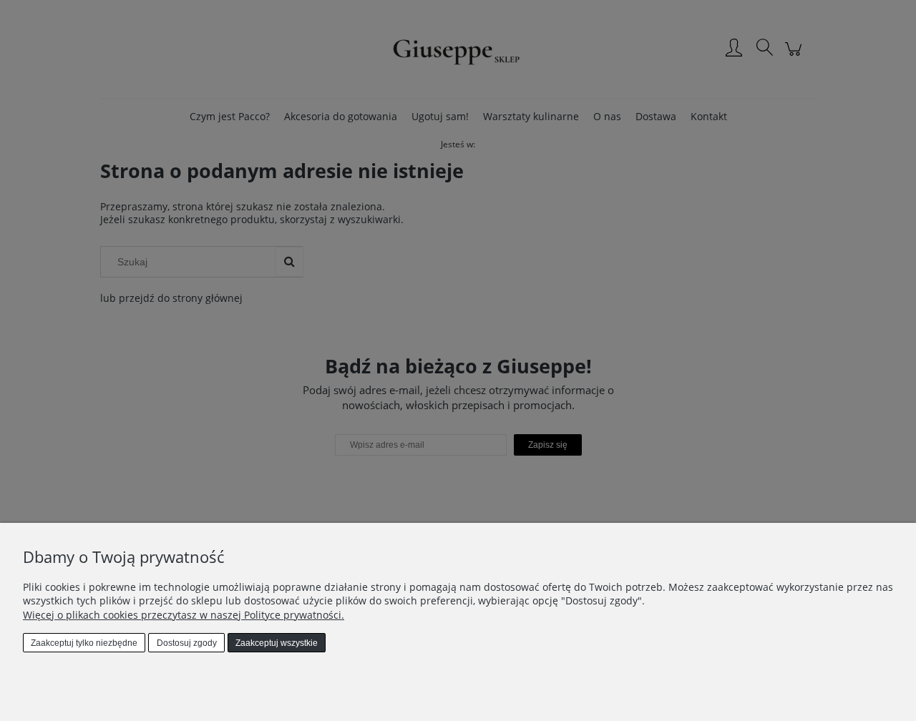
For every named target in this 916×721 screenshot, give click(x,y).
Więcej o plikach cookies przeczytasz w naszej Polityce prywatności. (183, 615)
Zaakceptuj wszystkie (276, 643)
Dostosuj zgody (187, 643)
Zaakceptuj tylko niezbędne (84, 643)
